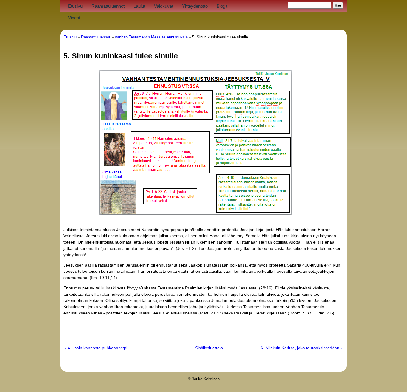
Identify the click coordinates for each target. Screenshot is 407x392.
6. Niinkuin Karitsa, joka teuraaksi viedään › (301, 347)
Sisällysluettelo (200, 347)
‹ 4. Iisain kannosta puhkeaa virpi (96, 347)
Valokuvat (163, 6)
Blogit (222, 6)
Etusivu (75, 6)
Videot (74, 17)
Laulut (139, 6)
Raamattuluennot (108, 6)
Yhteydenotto (195, 6)
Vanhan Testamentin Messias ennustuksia (151, 37)
